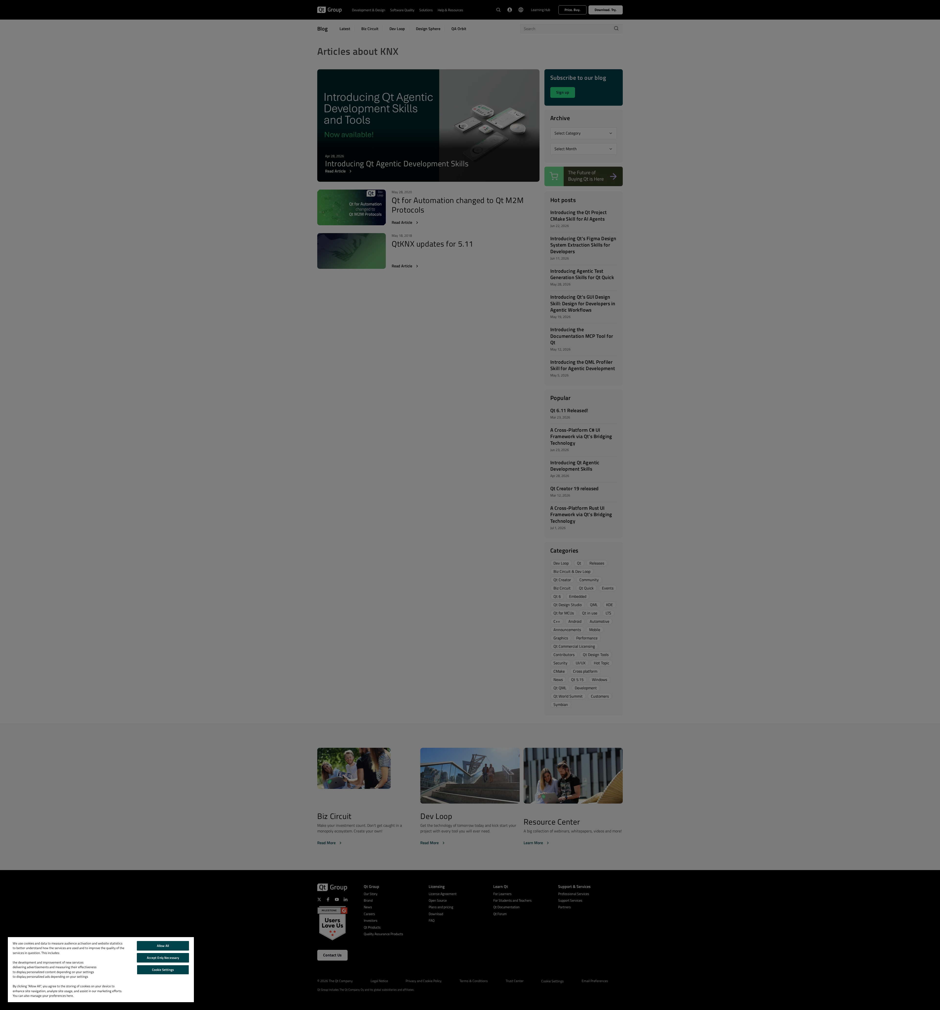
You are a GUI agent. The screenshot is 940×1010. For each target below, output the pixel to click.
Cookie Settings (163, 969)
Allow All (163, 945)
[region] (101, 969)
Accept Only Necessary (163, 957)
